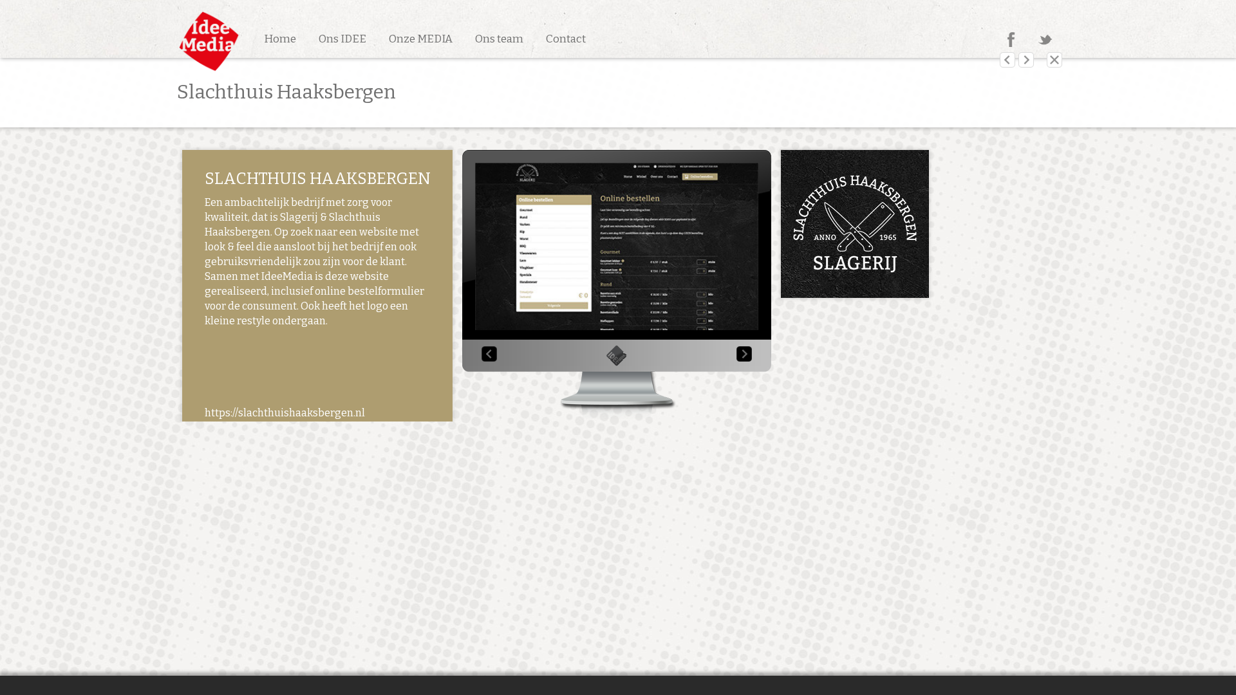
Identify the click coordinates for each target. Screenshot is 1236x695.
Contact (566, 39)
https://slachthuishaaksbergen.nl (285, 413)
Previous (489, 354)
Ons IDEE (342, 39)
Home (280, 39)
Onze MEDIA (421, 39)
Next (744, 354)
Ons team (499, 39)
